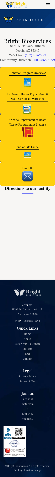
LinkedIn (27, 414)
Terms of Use (27, 381)
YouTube (27, 419)
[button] (47, 4)
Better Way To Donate (27, 344)
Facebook (27, 399)
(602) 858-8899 (44, 60)
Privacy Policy (27, 376)
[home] (17, 4)
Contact (27, 359)
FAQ (27, 354)
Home (27, 334)
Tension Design (33, 470)
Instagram (27, 404)
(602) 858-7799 (35, 55)
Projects (27, 349)
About (27, 339)
